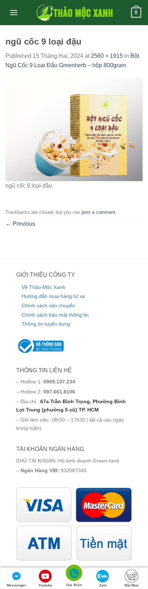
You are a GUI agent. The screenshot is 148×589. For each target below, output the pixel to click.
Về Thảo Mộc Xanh (43, 287)
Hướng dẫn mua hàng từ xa (53, 296)
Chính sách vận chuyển (48, 305)
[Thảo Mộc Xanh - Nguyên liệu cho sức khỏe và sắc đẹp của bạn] (74, 12)
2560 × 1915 (107, 56)
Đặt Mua (132, 585)
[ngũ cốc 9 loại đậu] (74, 129)
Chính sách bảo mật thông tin (55, 315)
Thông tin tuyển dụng (46, 324)
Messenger (16, 585)
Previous (20, 224)
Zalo (103, 585)
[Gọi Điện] (74, 574)
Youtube (45, 585)
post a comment (98, 212)
